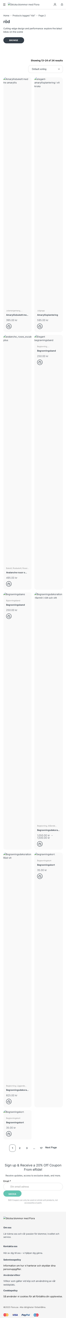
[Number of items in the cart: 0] (62, 4)
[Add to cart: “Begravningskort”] (40, 876)
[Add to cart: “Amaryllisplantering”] (40, 326)
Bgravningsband (13, 600)
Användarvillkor (11, 1275)
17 (41, 1148)
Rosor (24, 568)
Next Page (51, 1147)
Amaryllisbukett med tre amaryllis (17, 315)
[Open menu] (4, 4)
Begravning (42, 346)
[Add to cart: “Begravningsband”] (9, 616)
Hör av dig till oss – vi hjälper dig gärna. (23, 1253)
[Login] (55, 4)
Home (6, 15)
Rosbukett (17, 568)
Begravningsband (46, 350)
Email (7, 1181)
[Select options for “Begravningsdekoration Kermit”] (40, 844)
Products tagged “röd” (24, 15)
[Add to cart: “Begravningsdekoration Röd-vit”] (9, 1101)
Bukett (9, 568)
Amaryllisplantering (47, 315)
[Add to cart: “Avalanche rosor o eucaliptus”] (9, 584)
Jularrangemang (13, 310)
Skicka (12, 1194)
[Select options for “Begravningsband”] (40, 362)
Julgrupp (41, 310)
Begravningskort (44, 860)
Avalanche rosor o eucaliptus (15, 572)
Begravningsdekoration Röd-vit (17, 1090)
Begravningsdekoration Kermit (48, 830)
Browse (13, 40)
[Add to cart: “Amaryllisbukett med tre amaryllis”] (9, 326)
